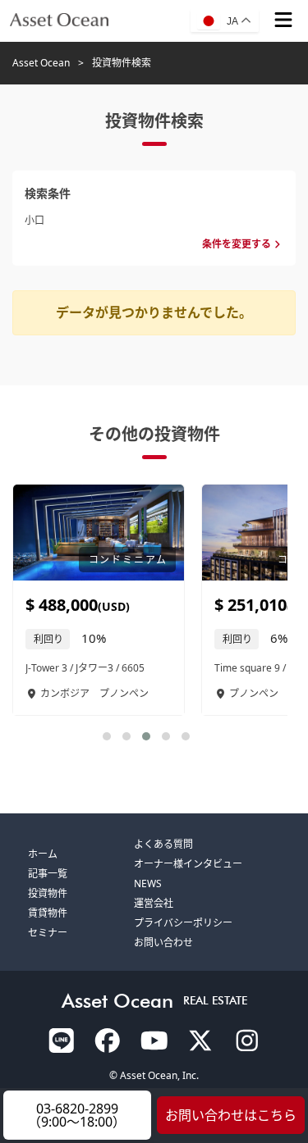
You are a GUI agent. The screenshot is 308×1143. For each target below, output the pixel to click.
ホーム (42, 854)
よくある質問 (163, 844)
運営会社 (153, 903)
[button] (107, 736)
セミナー (47, 933)
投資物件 (47, 893)
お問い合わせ (163, 942)
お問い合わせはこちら (231, 1115)
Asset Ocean (41, 63)
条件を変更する (236, 244)
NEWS (148, 883)
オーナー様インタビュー (188, 864)
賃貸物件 (47, 913)
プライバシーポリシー (183, 923)
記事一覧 (47, 874)
